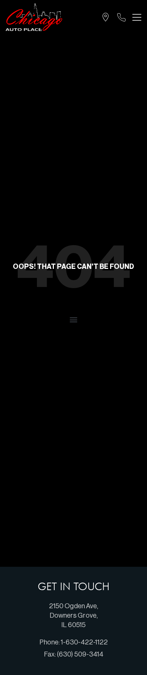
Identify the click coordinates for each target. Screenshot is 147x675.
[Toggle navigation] (135, 17)
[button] (73, 319)
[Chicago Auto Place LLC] (34, 17)
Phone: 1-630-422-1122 (74, 642)
